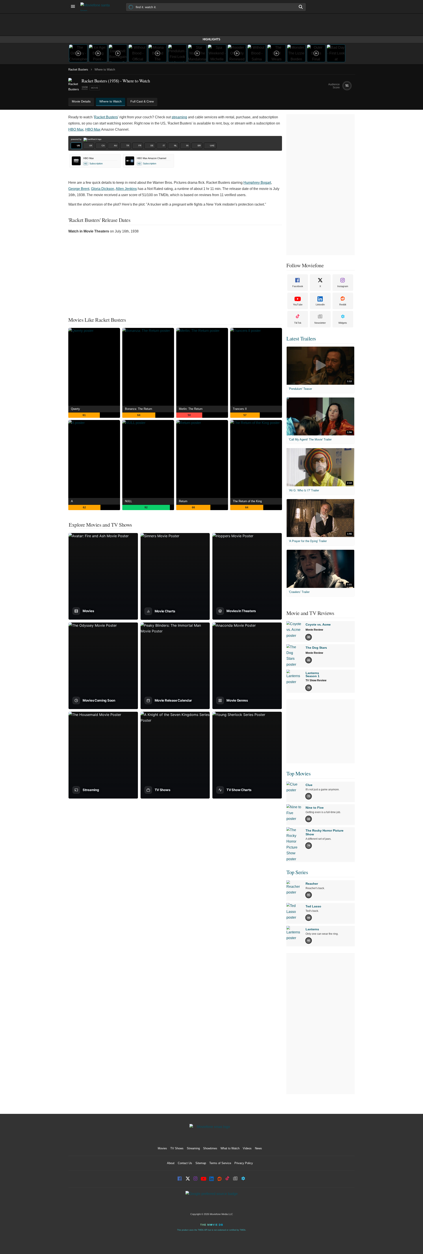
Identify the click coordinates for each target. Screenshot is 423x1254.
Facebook (297, 286)
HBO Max (75, 129)
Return (183, 501)
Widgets (342, 322)
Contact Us (185, 1163)
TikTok (297, 322)
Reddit (342, 304)
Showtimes (210, 1148)
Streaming (193, 1148)
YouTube (297, 304)
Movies (162, 1148)
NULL (128, 501)
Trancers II (240, 409)
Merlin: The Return (190, 409)
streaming (179, 117)
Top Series (297, 872)
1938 (85, 87)
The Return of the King (247, 501)
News (258, 1148)
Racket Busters (78, 69)
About (170, 1163)
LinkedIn (320, 304)
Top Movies (298, 773)
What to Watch (230, 1148)
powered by (76, 139)
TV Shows (177, 1148)
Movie (94, 88)
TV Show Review (316, 680)
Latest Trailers (301, 338)
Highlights (211, 39)
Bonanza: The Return (138, 409)
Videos (247, 1148)
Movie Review (314, 629)
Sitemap (200, 1163)
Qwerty (75, 409)
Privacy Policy (243, 1163)
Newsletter (320, 322)
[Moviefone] (96, 6)
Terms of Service (220, 1163)
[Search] (301, 7)
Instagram (342, 286)
